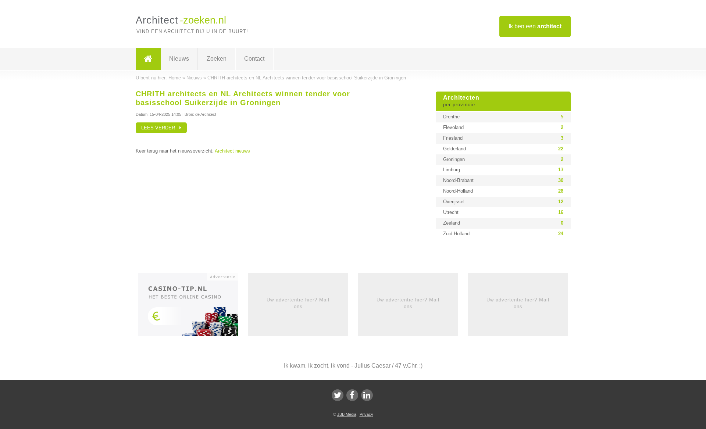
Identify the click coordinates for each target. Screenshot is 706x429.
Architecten (461, 101)
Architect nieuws (232, 151)
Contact (254, 59)
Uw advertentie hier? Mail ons (298, 303)
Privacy (366, 414)
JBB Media (346, 414)
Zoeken (217, 59)
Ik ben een (535, 26)
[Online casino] (193, 306)
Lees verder (160, 128)
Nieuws (179, 59)
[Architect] (148, 59)
